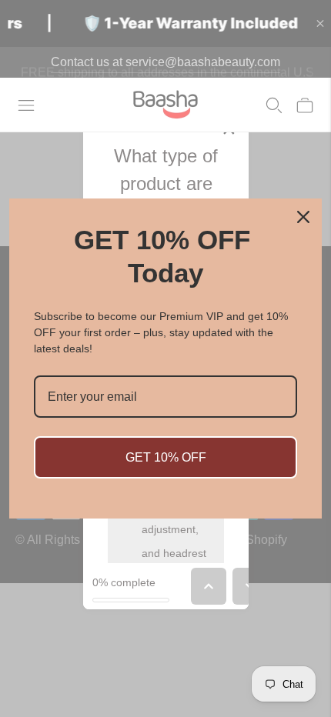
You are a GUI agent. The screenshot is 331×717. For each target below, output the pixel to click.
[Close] (303, 216)
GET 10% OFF (165, 457)
